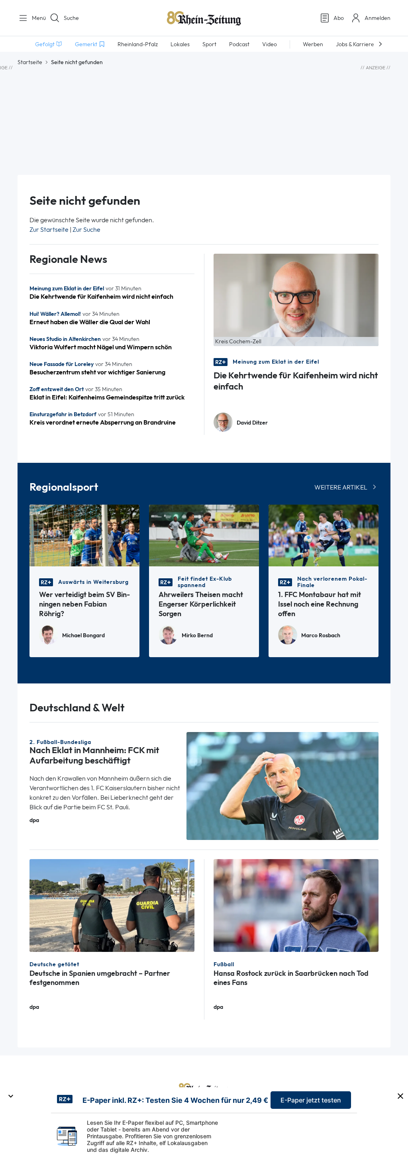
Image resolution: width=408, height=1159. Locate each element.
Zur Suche (86, 229)
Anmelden (377, 18)
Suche (71, 18)
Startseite (30, 62)
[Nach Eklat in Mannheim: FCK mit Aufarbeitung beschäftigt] (282, 785)
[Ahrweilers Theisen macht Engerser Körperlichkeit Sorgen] (204, 535)
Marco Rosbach (320, 635)
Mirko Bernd (197, 635)
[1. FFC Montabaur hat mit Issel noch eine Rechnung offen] (324, 535)
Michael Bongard (83, 635)
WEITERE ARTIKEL (340, 487)
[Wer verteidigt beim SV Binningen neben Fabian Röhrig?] (84, 535)
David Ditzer (252, 423)
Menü (36, 18)
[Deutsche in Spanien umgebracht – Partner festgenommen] (111, 905)
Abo (338, 18)
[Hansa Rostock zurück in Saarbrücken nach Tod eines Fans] (296, 905)
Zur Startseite (49, 229)
